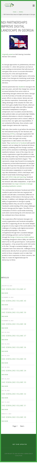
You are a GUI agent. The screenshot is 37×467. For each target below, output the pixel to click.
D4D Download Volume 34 (14, 371)
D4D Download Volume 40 (14, 301)
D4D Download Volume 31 (14, 406)
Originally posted (7, 54)
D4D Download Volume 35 (14, 359)
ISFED (12, 134)
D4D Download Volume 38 (14, 324)
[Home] (9, 5)
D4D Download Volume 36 (14, 347)
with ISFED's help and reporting (15, 177)
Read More (5, 293)
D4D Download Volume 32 (14, 394)
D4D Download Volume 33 (14, 382)
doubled (21, 87)
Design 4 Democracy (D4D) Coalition (22, 237)
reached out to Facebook (18, 143)
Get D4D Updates (20, 444)
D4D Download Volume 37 (14, 336)
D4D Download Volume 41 (14, 289)
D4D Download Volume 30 (14, 417)
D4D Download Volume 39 (14, 312)
